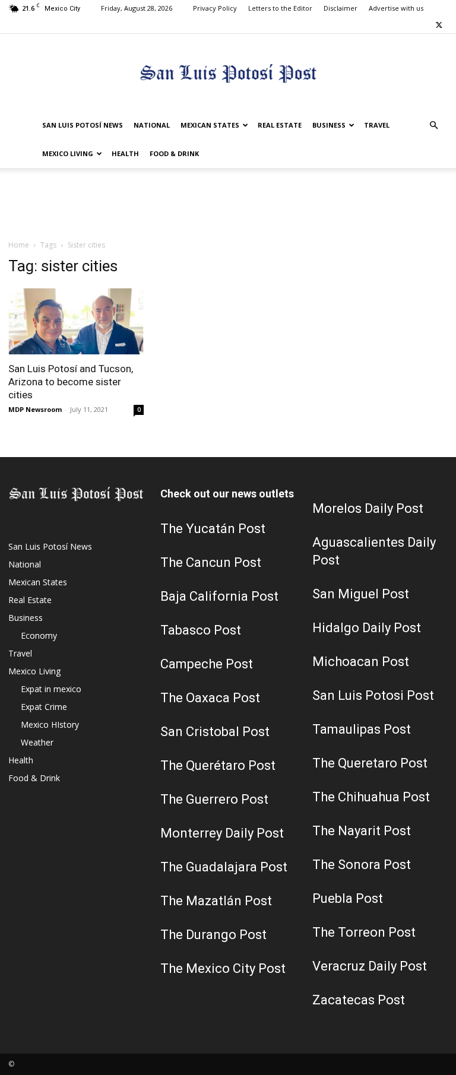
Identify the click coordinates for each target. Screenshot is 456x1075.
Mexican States (209, 124)
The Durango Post (213, 934)
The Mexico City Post (223, 968)
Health (125, 153)
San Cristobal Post (215, 731)
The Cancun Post (210, 562)
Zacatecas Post (358, 999)
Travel (377, 124)
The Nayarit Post (361, 830)
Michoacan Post (360, 661)
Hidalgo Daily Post (366, 627)
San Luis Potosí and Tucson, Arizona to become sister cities (70, 382)
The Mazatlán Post (216, 900)
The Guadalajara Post (223, 867)
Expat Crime (44, 706)
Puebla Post (347, 898)
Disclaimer (340, 8)
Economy (39, 635)
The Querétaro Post (218, 765)
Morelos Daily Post (367, 508)
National (152, 124)
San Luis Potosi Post (373, 695)
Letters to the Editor (280, 8)
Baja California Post (219, 596)
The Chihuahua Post (371, 796)
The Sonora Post (361, 864)
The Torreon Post (364, 932)
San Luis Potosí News (82, 124)
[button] (433, 125)
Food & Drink (174, 153)
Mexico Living (67, 153)
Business (329, 124)
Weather (37, 742)
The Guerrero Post (214, 799)
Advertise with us (396, 8)
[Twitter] (439, 25)
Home (18, 245)
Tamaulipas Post (361, 729)
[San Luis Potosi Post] (228, 73)
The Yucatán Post (212, 528)
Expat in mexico (51, 689)
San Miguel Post (360, 593)
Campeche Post (206, 664)
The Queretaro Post (370, 763)
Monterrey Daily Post (222, 833)
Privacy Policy (215, 8)
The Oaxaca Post (210, 697)
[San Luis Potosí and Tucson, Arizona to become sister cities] (76, 320)
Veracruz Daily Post (369, 966)
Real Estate (280, 124)
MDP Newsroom (35, 409)
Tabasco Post (200, 630)
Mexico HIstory (50, 724)
